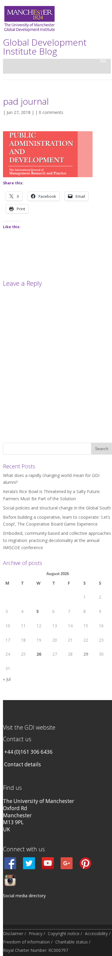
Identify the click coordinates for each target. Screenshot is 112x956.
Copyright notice (63, 933)
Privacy (35, 933)
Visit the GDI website (29, 727)
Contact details (22, 764)
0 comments (51, 112)
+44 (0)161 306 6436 (28, 751)
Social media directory (24, 895)
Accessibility (96, 933)
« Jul (7, 679)
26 (38, 654)
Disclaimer (13, 933)
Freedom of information (26, 942)
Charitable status (71, 942)
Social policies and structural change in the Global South (57, 508)
